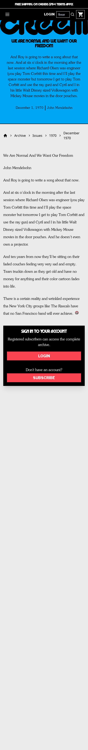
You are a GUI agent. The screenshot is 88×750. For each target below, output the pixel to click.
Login (44, 356)
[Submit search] (72, 14)
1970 (52, 135)
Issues (37, 135)
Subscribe (44, 378)
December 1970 (71, 135)
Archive (20, 135)
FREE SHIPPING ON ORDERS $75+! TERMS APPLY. (44, 4)
